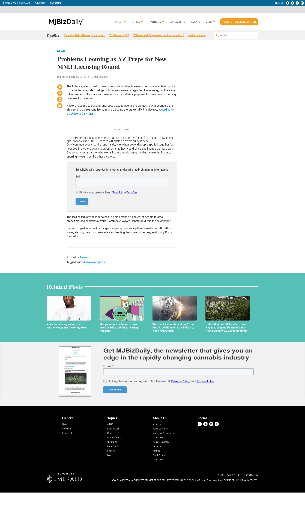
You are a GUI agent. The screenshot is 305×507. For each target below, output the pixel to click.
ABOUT (114, 480)
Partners (156, 451)
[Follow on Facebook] (287, 3)
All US (110, 424)
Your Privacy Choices (212, 480)
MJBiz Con (157, 438)
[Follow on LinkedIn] (292, 3)
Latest (118, 22)
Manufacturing (114, 438)
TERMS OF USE (231, 480)
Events (196, 22)
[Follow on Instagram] (302, 3)
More (208, 22)
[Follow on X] (297, 3)
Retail (109, 433)
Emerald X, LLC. (233, 475)
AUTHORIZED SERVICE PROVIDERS (148, 480)
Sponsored (67, 433)
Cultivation (112, 442)
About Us (156, 424)
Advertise (40, 3)
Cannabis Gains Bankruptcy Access (84, 35)
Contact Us (157, 460)
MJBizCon (56, 3)
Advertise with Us (160, 429)
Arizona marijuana (94, 262)
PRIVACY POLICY (248, 480)
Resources (66, 429)
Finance (111, 451)
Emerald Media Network (16, 3)
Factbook (154, 22)
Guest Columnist (160, 455)
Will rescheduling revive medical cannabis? (158, 35)
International (113, 429)
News (61, 51)
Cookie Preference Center (36, 493)
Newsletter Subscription (239, 21)
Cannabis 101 (177, 22)
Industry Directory (160, 442)
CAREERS (125, 480)
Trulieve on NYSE (119, 35)
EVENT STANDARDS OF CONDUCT (183, 480)
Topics (135, 22)
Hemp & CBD (113, 446)
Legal (109, 455)
